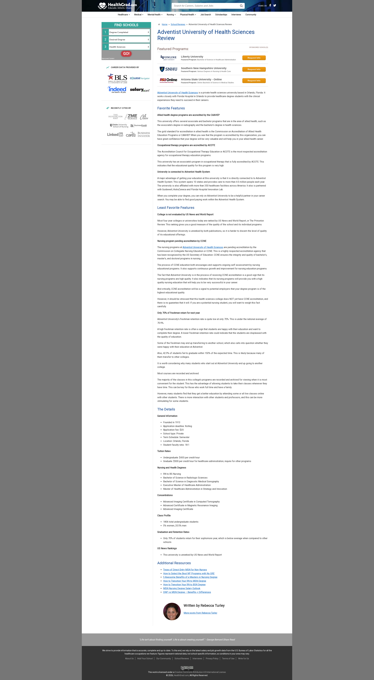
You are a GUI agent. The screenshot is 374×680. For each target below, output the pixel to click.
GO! (126, 53)
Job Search (205, 14)
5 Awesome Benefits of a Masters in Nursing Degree (190, 577)
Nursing (170, 14)
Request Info (254, 58)
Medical (138, 14)
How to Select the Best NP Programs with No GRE (188, 573)
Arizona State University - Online (201, 79)
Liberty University (192, 56)
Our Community (163, 658)
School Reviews (178, 24)
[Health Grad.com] (117, 5)
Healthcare (123, 14)
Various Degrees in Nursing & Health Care (214, 71)
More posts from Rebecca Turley (200, 613)
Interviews (236, 14)
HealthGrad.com (181, 675)
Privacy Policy (212, 658)
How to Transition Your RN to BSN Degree (184, 584)
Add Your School (145, 658)
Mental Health (154, 14)
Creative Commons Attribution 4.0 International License (200, 672)
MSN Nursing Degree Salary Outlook (181, 588)
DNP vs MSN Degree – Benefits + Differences (187, 592)
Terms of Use (228, 658)
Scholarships (221, 14)
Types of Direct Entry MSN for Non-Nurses (185, 569)
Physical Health (187, 14)
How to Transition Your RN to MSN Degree (184, 581)
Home (164, 24)
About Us (129, 658)
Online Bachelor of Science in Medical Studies (215, 83)
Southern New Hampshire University (203, 68)
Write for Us (243, 658)
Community (250, 14)
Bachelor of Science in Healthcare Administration (216, 60)
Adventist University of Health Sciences (177, 92)
